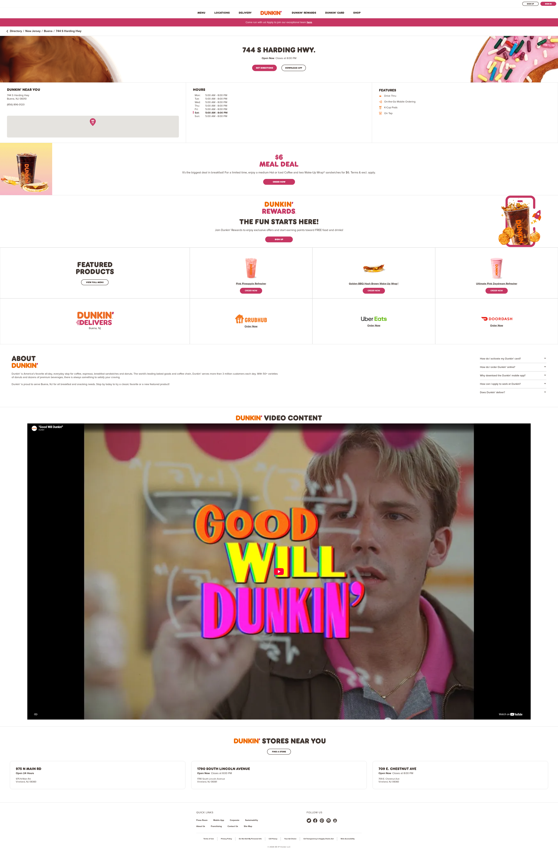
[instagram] (328, 820)
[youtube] (335, 820)
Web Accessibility (348, 839)
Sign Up (530, 4)
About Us (200, 826)
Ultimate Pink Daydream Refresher (496, 283)
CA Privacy (273, 839)
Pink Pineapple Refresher (251, 283)
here (309, 22)
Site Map (248, 826)
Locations (222, 12)
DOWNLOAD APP (293, 68)
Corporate (234, 820)
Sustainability (251, 820)
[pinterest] (322, 820)
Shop (357, 12)
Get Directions (264, 68)
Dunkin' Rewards (304, 12)
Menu (201, 12)
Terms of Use (208, 839)
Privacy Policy (226, 839)
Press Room (202, 820)
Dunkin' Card (334, 12)
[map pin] (93, 122)
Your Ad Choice (290, 839)
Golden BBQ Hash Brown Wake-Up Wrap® (374, 283)
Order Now (279, 182)
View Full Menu (95, 282)
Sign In (548, 4)
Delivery (245, 12)
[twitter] (309, 820)
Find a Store (279, 751)
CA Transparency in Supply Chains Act (318, 839)
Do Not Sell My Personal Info (250, 839)
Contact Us (233, 826)
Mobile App (218, 820)
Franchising (216, 826)
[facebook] (315, 820)
